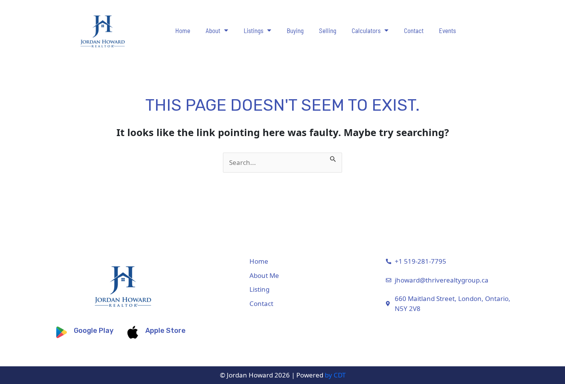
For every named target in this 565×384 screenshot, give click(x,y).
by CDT (335, 375)
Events (447, 30)
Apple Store (165, 330)
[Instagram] (530, 287)
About (213, 30)
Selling (327, 30)
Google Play (93, 330)
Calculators (366, 30)
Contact (414, 30)
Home (182, 30)
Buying (295, 30)
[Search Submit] (333, 158)
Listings (253, 30)
